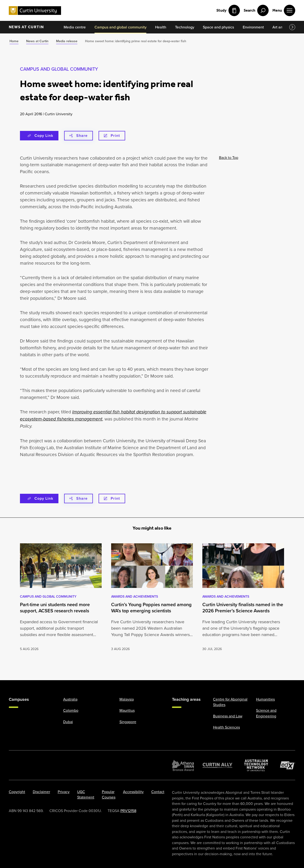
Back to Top (228, 157)
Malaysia (126, 699)
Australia (70, 699)
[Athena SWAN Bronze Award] (183, 765)
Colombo (70, 710)
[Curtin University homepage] (35, 10)
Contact (157, 791)
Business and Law (227, 715)
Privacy (64, 791)
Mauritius (127, 710)
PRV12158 (128, 810)
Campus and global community (59, 68)
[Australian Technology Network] (256, 765)
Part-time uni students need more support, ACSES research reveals (55, 607)
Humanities (265, 699)
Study (221, 10)
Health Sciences (226, 727)
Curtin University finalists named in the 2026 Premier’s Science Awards (242, 607)
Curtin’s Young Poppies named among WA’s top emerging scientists (151, 607)
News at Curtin (26, 27)
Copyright (17, 791)
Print (115, 135)
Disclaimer (41, 791)
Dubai (68, 721)
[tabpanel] (61, 597)
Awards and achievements (134, 596)
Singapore (127, 721)
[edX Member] (287, 765)
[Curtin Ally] (218, 765)
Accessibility (133, 791)
